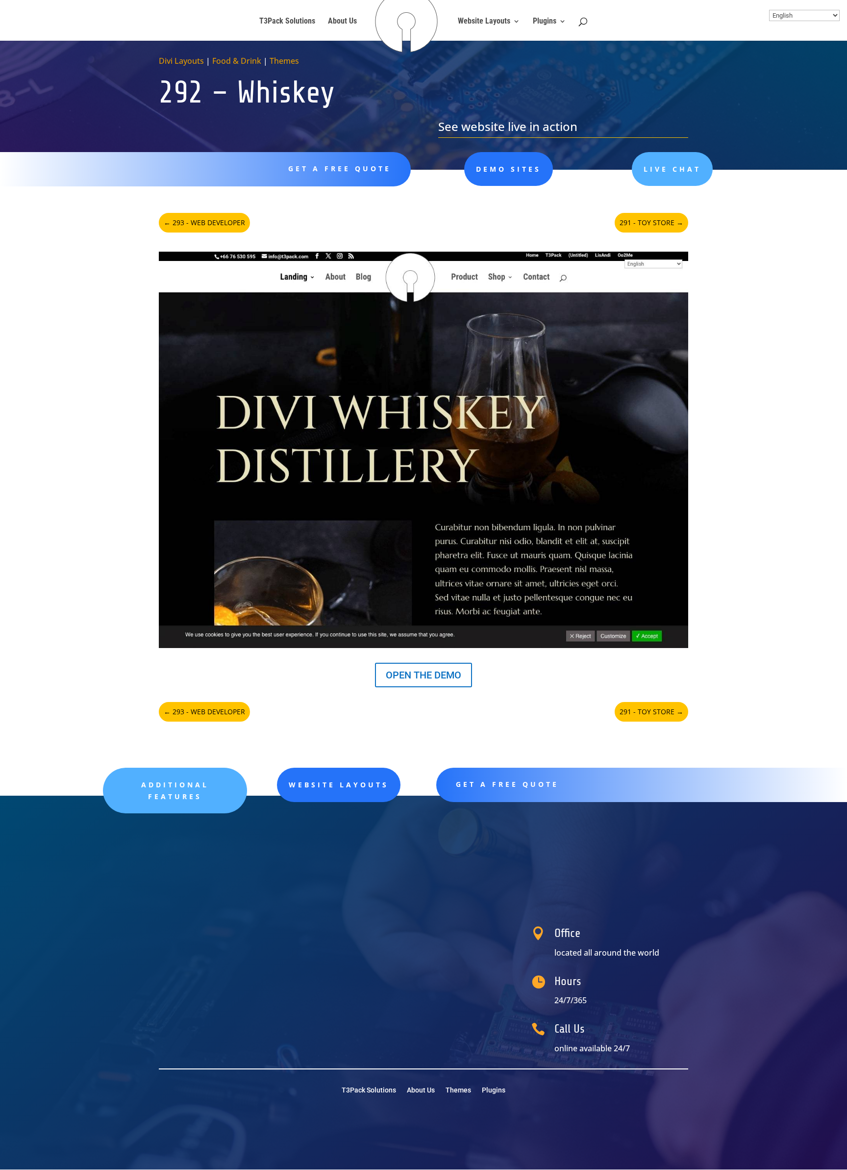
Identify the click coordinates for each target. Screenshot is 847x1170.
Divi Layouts (181, 60)
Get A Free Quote (339, 168)
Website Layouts (484, 22)
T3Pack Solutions (287, 22)
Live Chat (672, 169)
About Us (342, 22)
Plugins (544, 22)
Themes (284, 60)
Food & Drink (236, 60)
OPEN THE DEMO (423, 675)
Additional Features (175, 790)
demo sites (508, 169)
